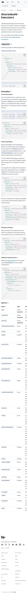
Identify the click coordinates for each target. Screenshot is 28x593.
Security (7, 548)
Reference (3, 10)
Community (4, 562)
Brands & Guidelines (20, 580)
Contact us (18, 583)
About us (17, 574)
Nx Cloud (3, 580)
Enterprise (3, 583)
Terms (16, 565)
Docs (7, 2)
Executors (19, 10)
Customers (4, 565)
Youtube (3, 559)
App (16, 556)
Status (2, 548)
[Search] (18, 2)
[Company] (15, 592)
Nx (2, 577)
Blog (2, 556)
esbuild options (11, 260)
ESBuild (11, 10)
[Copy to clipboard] (24, 55)
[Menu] (25, 2)
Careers (17, 577)
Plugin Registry (5, 569)
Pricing (17, 562)
